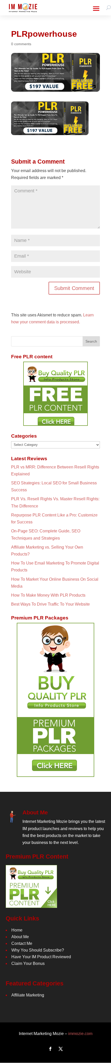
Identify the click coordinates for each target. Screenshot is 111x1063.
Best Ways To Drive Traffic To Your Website (50, 604)
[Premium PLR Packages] (55, 700)
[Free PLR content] (55, 394)
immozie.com (80, 1033)
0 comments (21, 44)
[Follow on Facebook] (50, 1049)
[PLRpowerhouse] (50, 131)
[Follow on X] (61, 1049)
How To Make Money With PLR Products (48, 595)
